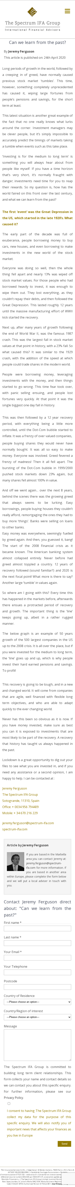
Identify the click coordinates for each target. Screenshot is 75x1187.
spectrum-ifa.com (14, 829)
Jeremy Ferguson (21, 51)
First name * (13, 922)
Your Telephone (15, 966)
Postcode (10, 981)
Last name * (12, 937)
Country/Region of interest (23, 1011)
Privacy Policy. (14, 1098)
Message (10, 1026)
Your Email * (13, 952)
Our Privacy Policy (60, 1184)
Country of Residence (19, 996)
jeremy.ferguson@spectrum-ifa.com (28, 823)
